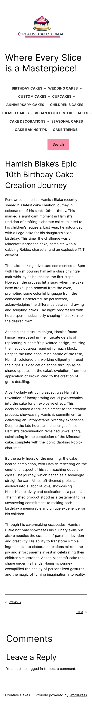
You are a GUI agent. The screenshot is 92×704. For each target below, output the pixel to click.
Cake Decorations (27, 121)
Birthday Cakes (27, 88)
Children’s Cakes (66, 105)
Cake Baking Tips (31, 129)
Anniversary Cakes (25, 105)
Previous (15, 602)
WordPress (78, 695)
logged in (35, 668)
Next (79, 612)
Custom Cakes (32, 96)
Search (58, 144)
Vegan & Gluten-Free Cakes (61, 113)
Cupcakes (61, 96)
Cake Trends (65, 129)
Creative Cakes (17, 695)
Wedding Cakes (63, 88)
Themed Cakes (15, 113)
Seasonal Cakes (67, 121)
